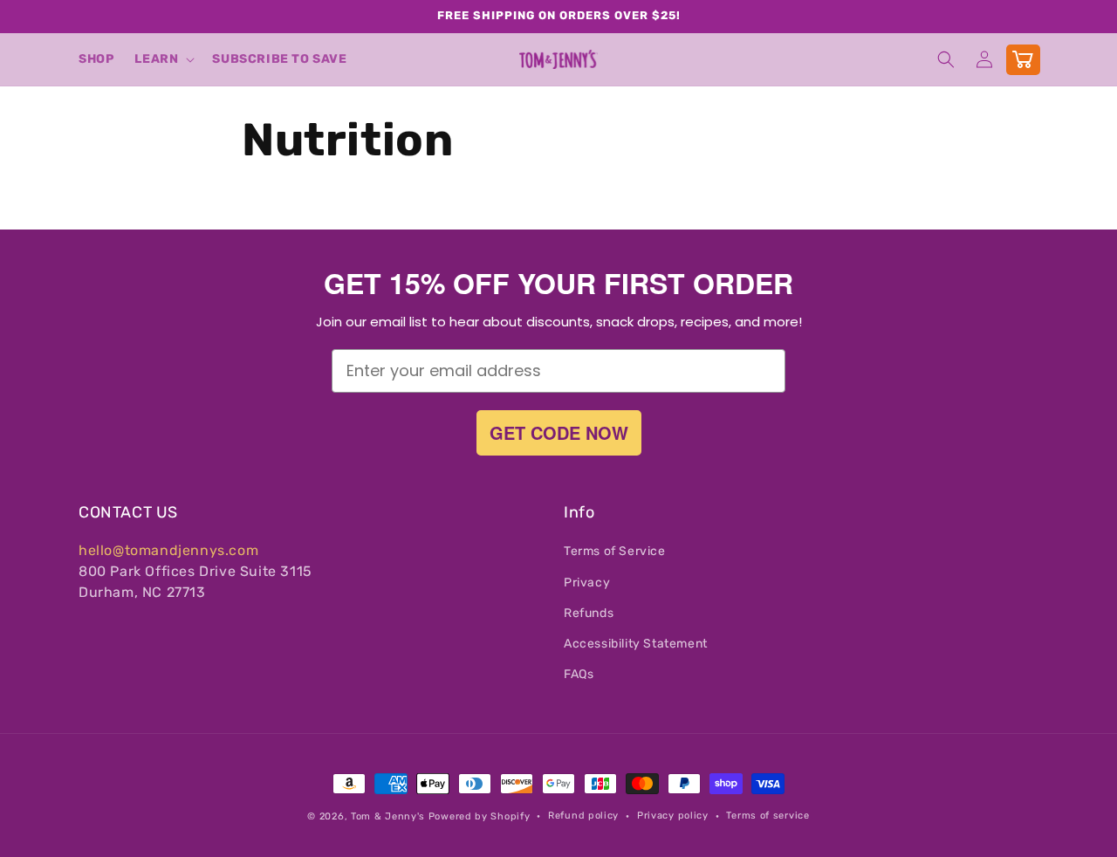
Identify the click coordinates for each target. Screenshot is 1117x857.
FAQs (578, 674)
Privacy (587, 582)
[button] (163, 59)
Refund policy (583, 815)
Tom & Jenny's (388, 816)
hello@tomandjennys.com (168, 550)
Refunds (588, 613)
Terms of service (767, 815)
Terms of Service (615, 551)
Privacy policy (673, 815)
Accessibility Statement (636, 643)
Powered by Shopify (479, 816)
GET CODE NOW (559, 432)
